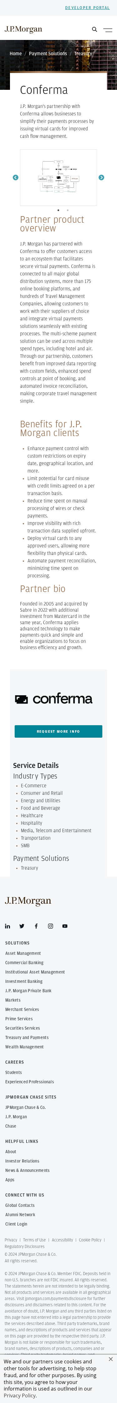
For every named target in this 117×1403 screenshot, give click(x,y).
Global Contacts (20, 1205)
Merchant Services (22, 1009)
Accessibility (62, 1240)
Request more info (58, 731)
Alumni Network (20, 1215)
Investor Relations (22, 1161)
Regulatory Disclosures (25, 1247)
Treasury (83, 53)
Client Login (16, 1224)
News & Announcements (27, 1170)
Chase (10, 1126)
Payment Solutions (48, 53)
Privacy (11, 1240)
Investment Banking (23, 981)
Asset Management (23, 953)
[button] (110, 1359)
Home (16, 53)
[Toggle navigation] (107, 30)
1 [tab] (59, 210)
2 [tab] (68, 210)
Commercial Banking (24, 963)
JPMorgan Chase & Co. (25, 1107)
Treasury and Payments (27, 1038)
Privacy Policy (20, 1395)
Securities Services (22, 1028)
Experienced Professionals (29, 1082)
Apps (9, 1180)
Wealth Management (24, 1047)
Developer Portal (87, 8)
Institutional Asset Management (35, 972)
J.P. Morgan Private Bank (28, 991)
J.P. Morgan (16, 1117)
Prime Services (19, 1019)
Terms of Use (34, 1240)
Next (101, 178)
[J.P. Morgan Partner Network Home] (23, 29)
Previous (15, 178)
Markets (13, 1000)
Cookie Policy (90, 1240)
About (10, 1152)
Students (13, 1072)
